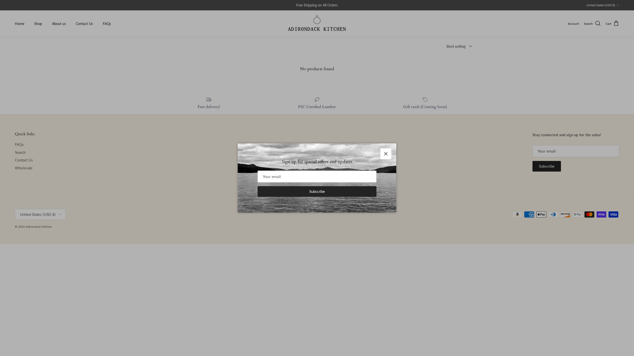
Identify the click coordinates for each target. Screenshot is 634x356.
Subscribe (317, 191)
